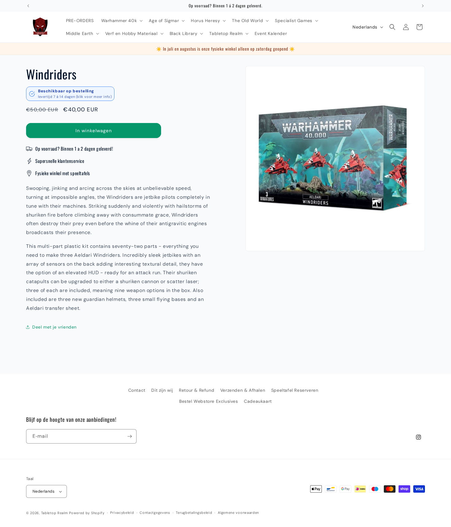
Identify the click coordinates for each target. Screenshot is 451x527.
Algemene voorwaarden (238, 512)
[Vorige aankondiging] (28, 6)
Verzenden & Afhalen (242, 390)
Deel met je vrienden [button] (54, 327)
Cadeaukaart (258, 401)
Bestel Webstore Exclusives (208, 401)
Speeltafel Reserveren (294, 390)
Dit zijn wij (162, 390)
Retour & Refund (196, 390)
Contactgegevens (155, 512)
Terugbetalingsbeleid (194, 512)
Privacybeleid (122, 512)
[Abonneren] (129, 436)
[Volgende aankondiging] (423, 6)
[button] (121, 20)
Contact (136, 390)
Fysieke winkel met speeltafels (62, 173)
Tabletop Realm (54, 513)
